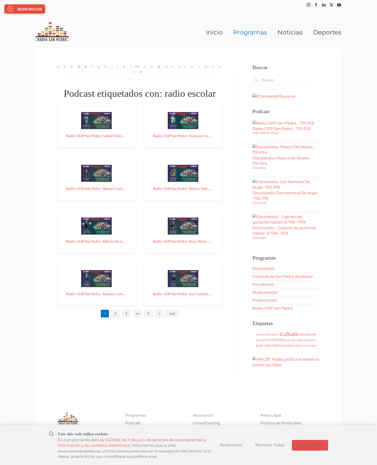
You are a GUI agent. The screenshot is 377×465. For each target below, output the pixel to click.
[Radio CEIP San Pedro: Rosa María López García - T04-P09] (183, 225)
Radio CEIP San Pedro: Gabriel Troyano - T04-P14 (105, 136)
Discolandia (259, 167)
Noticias (290, 32)
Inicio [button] (214, 32)
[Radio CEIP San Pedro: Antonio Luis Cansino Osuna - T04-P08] (96, 278)
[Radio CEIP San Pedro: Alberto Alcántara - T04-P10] (96, 225)
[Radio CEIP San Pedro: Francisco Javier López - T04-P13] (183, 120)
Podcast (133, 423)
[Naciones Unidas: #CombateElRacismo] (274, 96)
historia (278, 340)
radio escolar (302, 345)
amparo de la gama (267, 334)
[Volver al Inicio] (52, 32)
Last (172, 313)
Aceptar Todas (310, 445)
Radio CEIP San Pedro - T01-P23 (281, 128)
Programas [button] (250, 32)
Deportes (327, 32)
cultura (289, 333)
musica (288, 345)
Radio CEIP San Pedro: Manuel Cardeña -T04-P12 (104, 189)
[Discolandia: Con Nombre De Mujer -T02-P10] (284, 184)
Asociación (203, 415)
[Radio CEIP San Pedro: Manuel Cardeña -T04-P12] (96, 173)
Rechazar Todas (269, 445)
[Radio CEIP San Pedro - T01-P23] (283, 123)
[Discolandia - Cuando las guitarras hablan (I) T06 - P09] (284, 219)
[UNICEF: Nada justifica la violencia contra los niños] (285, 362)
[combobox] (285, 80)
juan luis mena (268, 345)
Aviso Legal (270, 415)
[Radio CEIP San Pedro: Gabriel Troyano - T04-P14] (96, 120)
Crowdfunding (206, 423)
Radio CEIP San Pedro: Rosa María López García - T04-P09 (199, 241)
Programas (135, 415)
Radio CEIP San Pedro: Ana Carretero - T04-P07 (190, 294)
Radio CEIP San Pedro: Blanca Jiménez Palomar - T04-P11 (198, 189)
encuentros (263, 340)
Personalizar (231, 445)
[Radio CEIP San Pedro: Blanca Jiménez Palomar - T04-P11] (183, 173)
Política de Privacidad (280, 423)
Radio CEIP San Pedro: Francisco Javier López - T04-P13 (197, 136)
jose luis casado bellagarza (300, 340)
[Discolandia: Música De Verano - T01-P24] (284, 149)
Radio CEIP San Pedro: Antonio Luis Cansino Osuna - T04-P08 (114, 294)
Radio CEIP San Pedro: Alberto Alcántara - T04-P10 (106, 241)
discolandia (307, 334)
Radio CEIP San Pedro (265, 133)
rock (313, 345)
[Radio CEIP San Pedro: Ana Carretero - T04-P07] (183, 278)
